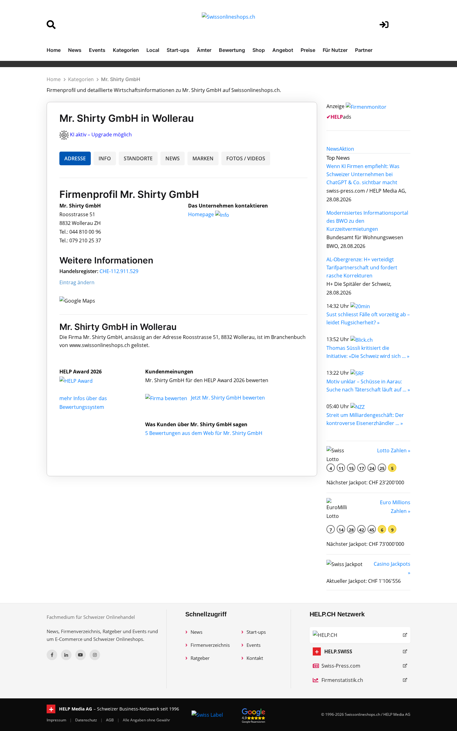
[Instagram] (95, 655)
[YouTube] (80, 655)
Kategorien (126, 50)
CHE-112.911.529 (118, 271)
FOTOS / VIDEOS (245, 158)
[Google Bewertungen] (254, 715)
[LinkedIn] (66, 655)
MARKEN (203, 158)
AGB (110, 720)
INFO (105, 158)
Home (54, 50)
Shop (258, 50)
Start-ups (178, 50)
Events (97, 50)
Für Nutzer (335, 50)
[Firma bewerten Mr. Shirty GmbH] (166, 397)
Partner (363, 50)
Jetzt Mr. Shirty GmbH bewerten (228, 397)
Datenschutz (86, 720)
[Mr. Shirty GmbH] (82, 380)
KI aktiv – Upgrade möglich (101, 134)
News (74, 50)
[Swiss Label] (207, 714)
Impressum (57, 720)
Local (152, 50)
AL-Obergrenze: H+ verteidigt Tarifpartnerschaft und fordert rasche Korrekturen (361, 267)
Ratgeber (200, 658)
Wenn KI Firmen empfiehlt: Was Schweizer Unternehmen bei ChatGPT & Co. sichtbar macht (362, 174)
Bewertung (232, 50)
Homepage (201, 214)
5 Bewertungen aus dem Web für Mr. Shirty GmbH (203, 433)
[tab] (332, 148)
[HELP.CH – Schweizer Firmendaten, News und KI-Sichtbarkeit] (360, 635)
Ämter (204, 50)
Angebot (282, 50)
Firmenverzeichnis (210, 645)
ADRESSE (75, 158)
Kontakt (255, 658)
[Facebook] (52, 655)
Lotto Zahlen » (393, 450)
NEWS (172, 158)
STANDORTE (138, 158)
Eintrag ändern (77, 282)
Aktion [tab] (346, 148)
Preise (308, 50)
